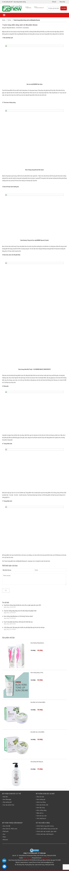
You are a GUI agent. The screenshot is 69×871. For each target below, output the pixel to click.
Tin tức (9, 20)
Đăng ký (54, 1)
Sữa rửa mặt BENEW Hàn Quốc (34, 84)
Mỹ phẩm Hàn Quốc (34, 867)
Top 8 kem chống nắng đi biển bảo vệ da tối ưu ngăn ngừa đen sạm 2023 (22, 605)
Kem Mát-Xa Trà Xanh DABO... (38, 702)
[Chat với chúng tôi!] (4, 866)
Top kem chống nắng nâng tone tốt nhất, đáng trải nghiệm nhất (20, 611)
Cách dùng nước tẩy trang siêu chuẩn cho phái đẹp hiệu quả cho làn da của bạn (24, 627)
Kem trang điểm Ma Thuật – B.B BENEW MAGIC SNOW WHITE (34, 369)
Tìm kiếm (63, 8)
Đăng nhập (62, 1)
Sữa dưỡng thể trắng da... (37, 761)
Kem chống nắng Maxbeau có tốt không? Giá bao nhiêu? (18, 616)
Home (3, 20)
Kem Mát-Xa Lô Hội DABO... (38, 732)
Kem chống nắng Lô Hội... (37, 672)
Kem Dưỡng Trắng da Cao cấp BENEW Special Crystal (34, 240)
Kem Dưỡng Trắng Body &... (37, 643)
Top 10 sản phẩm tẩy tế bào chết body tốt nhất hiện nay (18, 622)
